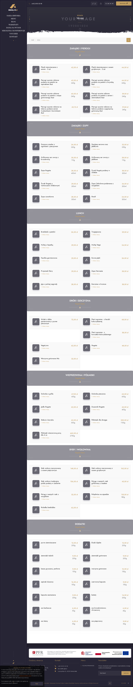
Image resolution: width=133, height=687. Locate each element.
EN (108, 3)
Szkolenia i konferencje (13, 31)
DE (110, 3)
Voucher (13, 34)
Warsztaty (13, 25)
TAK (36, 684)
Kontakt (13, 37)
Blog (13, 22)
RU (112, 3)
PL (106, 3)
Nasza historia (13, 16)
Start (32, 40)
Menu (13, 19)
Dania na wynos (13, 28)
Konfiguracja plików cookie (25, 675)
